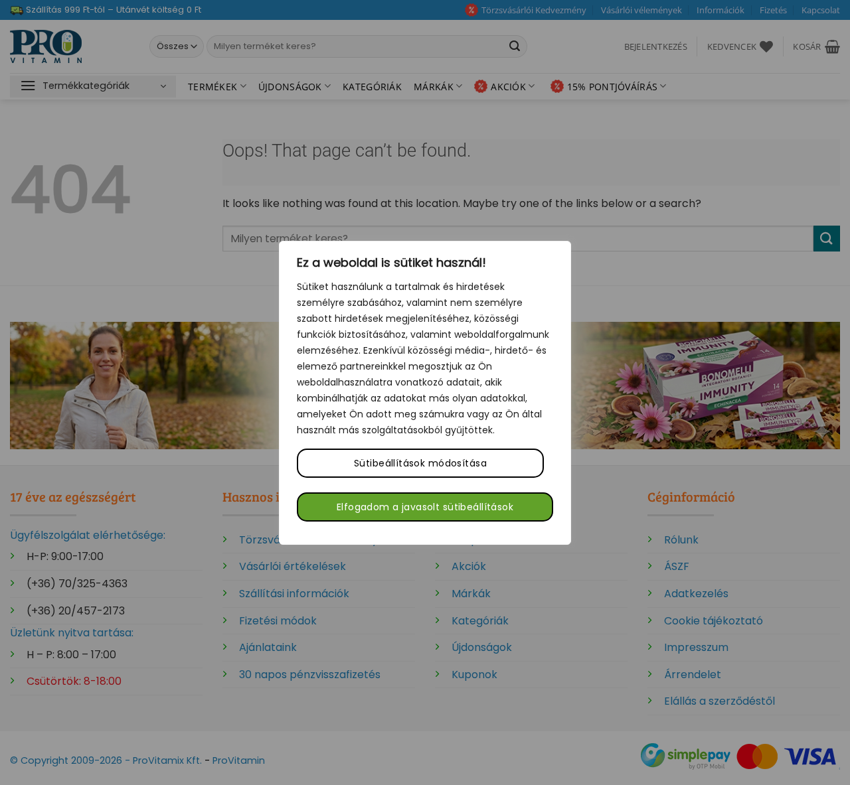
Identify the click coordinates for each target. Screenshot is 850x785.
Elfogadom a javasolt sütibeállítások (425, 507)
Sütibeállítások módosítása (420, 463)
